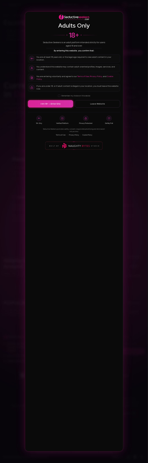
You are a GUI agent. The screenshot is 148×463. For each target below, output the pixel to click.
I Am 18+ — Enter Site (50, 103)
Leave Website (97, 103)
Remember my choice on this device (75, 96)
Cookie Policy (87, 135)
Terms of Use (83, 76)
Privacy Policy (96, 76)
